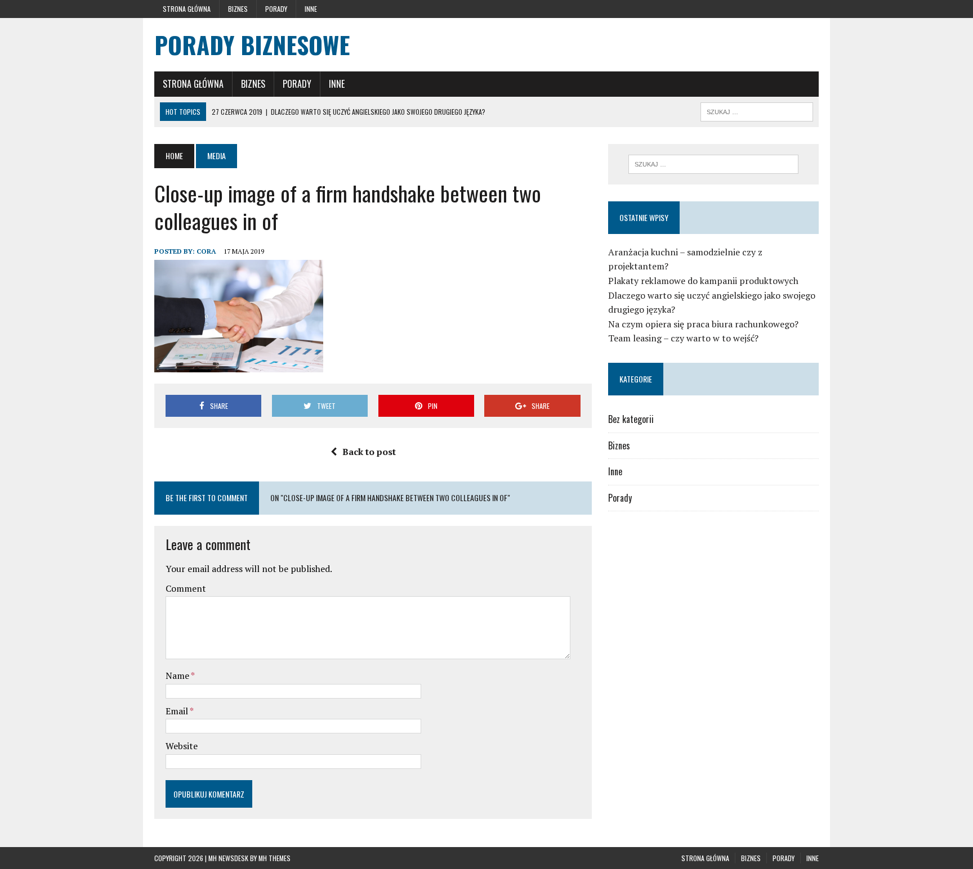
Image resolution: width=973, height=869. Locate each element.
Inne (311, 8)
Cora (206, 251)
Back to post (369, 451)
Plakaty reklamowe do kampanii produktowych (703, 280)
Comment (186, 588)
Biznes (238, 8)
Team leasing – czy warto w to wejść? (683, 338)
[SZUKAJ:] (756, 110)
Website (182, 746)
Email (178, 711)
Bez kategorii (631, 419)
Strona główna (187, 8)
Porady (276, 8)
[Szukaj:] (713, 164)
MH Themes (274, 858)
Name (178, 675)
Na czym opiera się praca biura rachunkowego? (703, 324)
